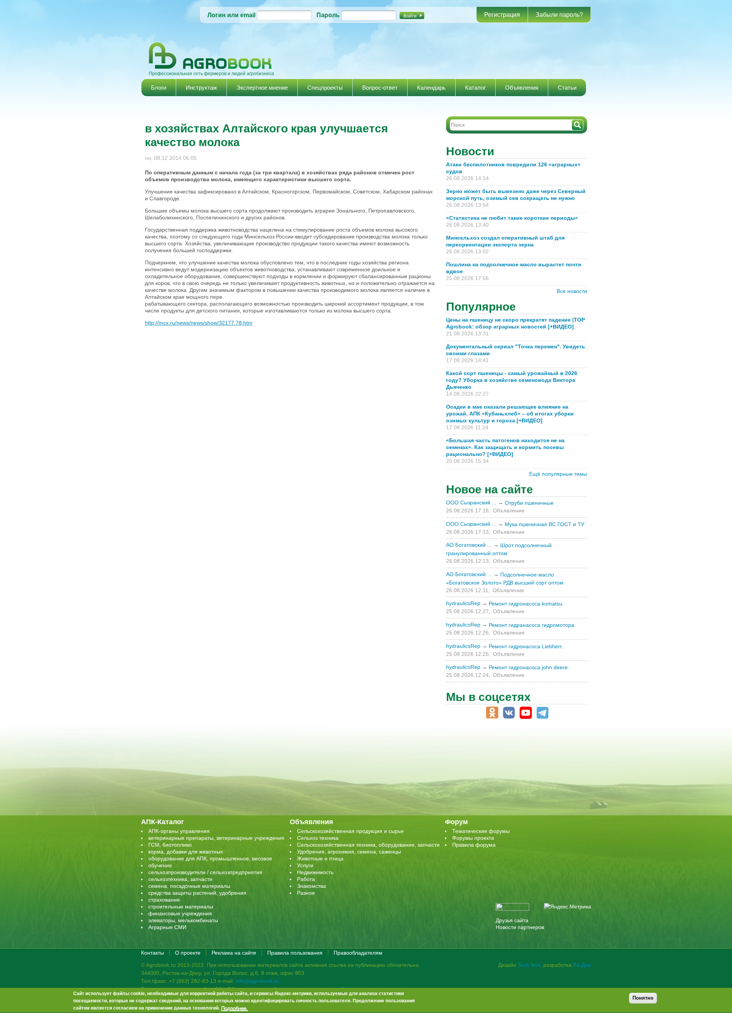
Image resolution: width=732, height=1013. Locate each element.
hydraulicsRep (463, 603)
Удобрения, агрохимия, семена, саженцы (349, 852)
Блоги (158, 87)
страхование (164, 900)
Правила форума (474, 845)
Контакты (152, 953)
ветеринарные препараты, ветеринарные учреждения (216, 838)
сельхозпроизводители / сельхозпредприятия (205, 872)
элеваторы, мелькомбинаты (183, 920)
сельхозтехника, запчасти (180, 879)
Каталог (475, 87)
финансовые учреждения (180, 913)
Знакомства (311, 886)
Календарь (431, 87)
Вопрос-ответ (380, 87)
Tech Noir (529, 965)
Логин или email (231, 15)
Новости (470, 151)
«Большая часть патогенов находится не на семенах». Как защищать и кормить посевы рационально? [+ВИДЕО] (505, 447)
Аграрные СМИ (167, 927)
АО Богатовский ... (469, 545)
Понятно (642, 998)
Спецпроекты (325, 87)
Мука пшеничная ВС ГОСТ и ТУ (544, 524)
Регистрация (502, 14)
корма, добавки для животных (185, 852)
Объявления (521, 87)
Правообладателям (358, 953)
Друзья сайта (512, 920)
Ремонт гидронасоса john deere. (529, 667)
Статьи (567, 87)
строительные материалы (180, 906)
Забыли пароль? (559, 14)
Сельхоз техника (318, 838)
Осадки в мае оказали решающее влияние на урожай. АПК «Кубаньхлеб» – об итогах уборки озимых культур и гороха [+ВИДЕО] (510, 414)
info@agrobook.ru (257, 981)
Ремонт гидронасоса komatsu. (526, 604)
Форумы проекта (473, 838)
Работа (306, 879)
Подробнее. (234, 1008)
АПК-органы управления (179, 831)
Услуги (305, 865)
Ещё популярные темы (558, 474)
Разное (306, 893)
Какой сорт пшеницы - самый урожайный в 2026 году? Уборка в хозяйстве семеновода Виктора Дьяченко (511, 380)
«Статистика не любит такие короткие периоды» (512, 218)
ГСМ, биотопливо (170, 845)
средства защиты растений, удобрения (197, 893)
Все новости (572, 291)
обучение (160, 865)
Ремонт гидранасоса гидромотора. (532, 625)
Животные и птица (320, 858)
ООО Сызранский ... (471, 502)
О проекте (188, 953)
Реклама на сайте (234, 953)
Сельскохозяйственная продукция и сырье (350, 831)
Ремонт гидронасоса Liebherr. (526, 646)
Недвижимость (315, 872)
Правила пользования (295, 953)
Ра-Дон (582, 965)
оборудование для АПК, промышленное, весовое (210, 858)
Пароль (328, 15)
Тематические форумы (481, 831)
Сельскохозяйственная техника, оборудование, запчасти (368, 845)
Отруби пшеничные (529, 503)
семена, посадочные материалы (189, 886)
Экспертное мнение (262, 87)
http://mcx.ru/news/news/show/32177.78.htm (198, 323)
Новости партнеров (520, 927)
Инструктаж (201, 87)
